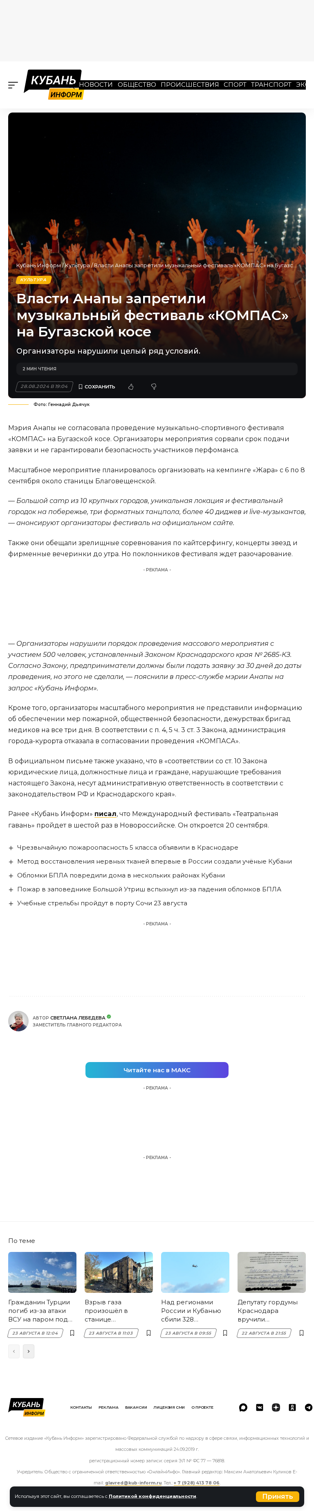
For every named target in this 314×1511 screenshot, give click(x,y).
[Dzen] (276, 1407)
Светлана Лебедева (77, 1018)
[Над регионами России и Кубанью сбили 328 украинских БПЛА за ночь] (195, 1272)
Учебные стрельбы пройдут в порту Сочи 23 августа (102, 903)
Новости (96, 84)
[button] (277, 1496)
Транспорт (271, 84)
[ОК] (292, 1407)
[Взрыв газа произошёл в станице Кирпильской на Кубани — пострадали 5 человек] (119, 1272)
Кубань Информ (38, 265)
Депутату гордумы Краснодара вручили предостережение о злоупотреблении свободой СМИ (271, 1311)
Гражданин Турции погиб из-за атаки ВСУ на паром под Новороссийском (39, 1311)
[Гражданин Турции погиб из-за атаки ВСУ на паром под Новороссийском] (42, 1272)
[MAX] (243, 1407)
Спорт (235, 84)
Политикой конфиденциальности (152, 1496)
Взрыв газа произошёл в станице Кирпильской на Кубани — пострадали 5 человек (111, 1311)
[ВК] (259, 1407)
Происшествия (190, 84)
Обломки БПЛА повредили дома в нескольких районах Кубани (121, 875)
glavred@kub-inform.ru (133, 1483)
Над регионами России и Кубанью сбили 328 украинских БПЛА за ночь (195, 1311)
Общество (137, 84)
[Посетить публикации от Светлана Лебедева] (18, 1021)
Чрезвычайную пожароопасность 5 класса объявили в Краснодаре (127, 847)
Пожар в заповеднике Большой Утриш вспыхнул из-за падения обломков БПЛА (149, 889)
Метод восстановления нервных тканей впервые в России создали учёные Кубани (154, 861)
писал (105, 814)
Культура (77, 265)
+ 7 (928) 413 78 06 (197, 1483)
